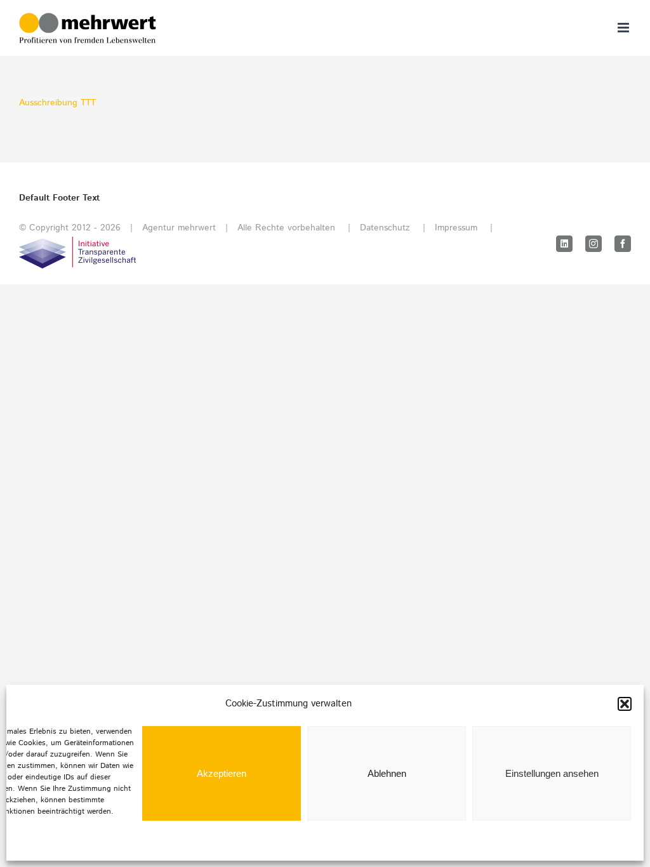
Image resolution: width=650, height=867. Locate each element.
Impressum (456, 228)
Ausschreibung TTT (57, 102)
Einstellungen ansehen (552, 773)
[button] (624, 704)
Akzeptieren (221, 773)
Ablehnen (387, 773)
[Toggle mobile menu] (624, 27)
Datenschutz (385, 228)
